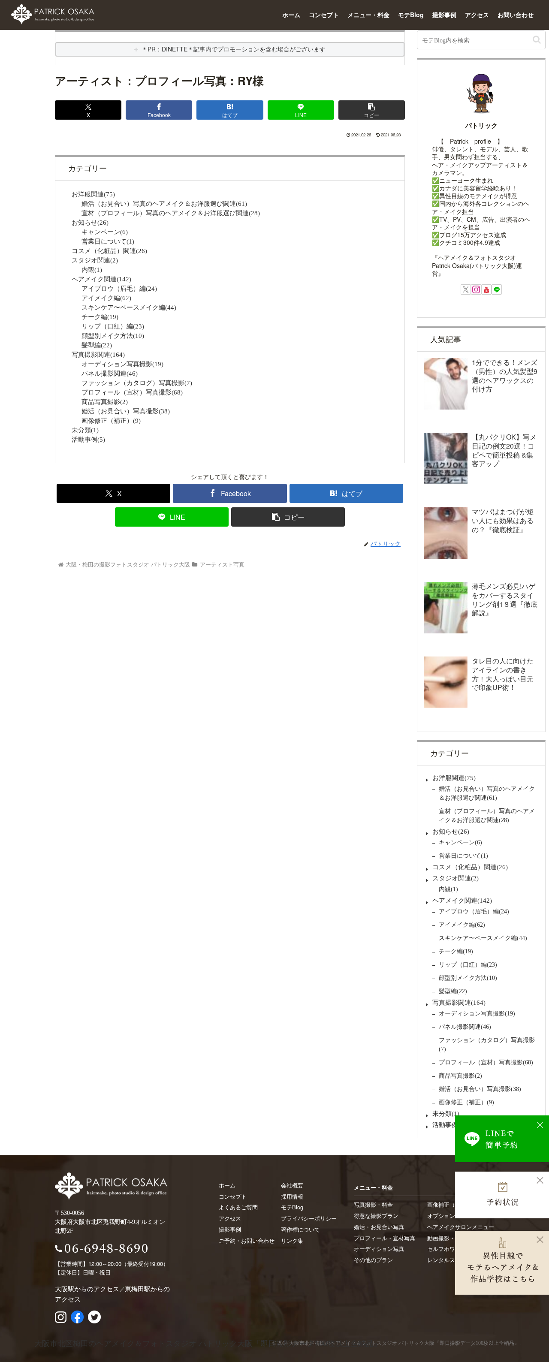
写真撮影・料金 (373, 1204)
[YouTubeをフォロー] (486, 289)
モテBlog (411, 14)
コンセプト (324, 14)
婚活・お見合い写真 (379, 1227)
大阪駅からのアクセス (87, 1288)
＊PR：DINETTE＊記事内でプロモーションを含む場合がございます (234, 49)
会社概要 (292, 1185)
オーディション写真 (379, 1248)
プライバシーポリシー (309, 1218)
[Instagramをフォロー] (476, 289)
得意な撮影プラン (376, 1215)
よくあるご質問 (238, 1207)
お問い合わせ (516, 14)
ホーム (291, 14)
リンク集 (292, 1240)
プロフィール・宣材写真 (384, 1238)
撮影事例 (444, 14)
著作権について (300, 1229)
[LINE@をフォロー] (497, 289)
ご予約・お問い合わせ (246, 1240)
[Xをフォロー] (466, 289)
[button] (371, 110)
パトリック (481, 125)
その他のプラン (373, 1260)
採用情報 (292, 1196)
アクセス (477, 14)
